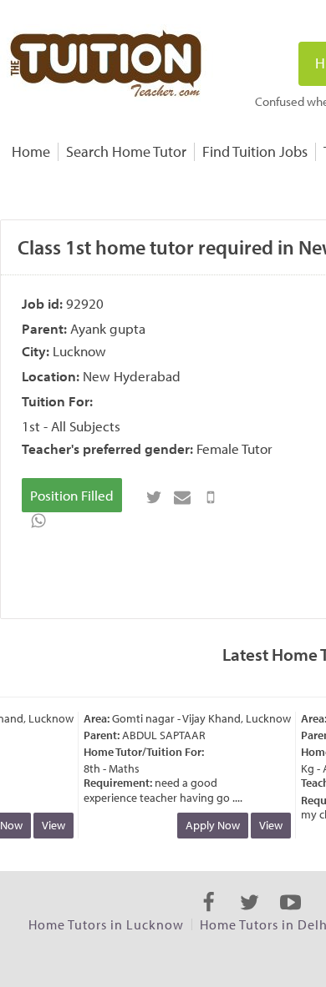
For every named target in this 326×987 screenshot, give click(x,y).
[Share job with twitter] (154, 497)
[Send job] (210, 497)
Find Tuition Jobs (255, 151)
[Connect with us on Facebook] (208, 916)
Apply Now (209, 825)
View (50, 825)
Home (31, 151)
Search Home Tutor (126, 151)
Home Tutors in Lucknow (106, 924)
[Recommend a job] (182, 497)
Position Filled (72, 495)
